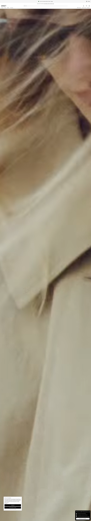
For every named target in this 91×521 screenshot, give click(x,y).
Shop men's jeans (51, 3)
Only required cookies (12, 507)
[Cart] (89, 5)
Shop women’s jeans (46, 3)
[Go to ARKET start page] (3, 5)
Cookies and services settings (13, 509)
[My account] (83, 5)
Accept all (12, 505)
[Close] (89, 511)
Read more (6, 503)
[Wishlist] (86, 5)
